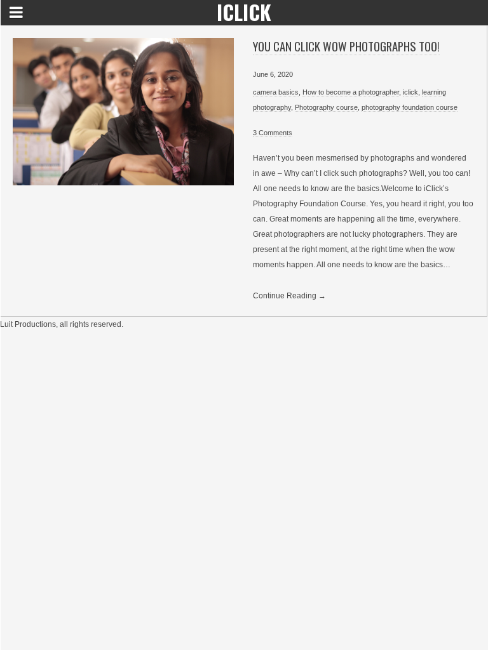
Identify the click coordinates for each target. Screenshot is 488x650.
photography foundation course (410, 107)
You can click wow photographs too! (346, 46)
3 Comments (272, 132)
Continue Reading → (289, 295)
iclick (410, 92)
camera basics (276, 92)
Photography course (326, 107)
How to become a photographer (350, 92)
